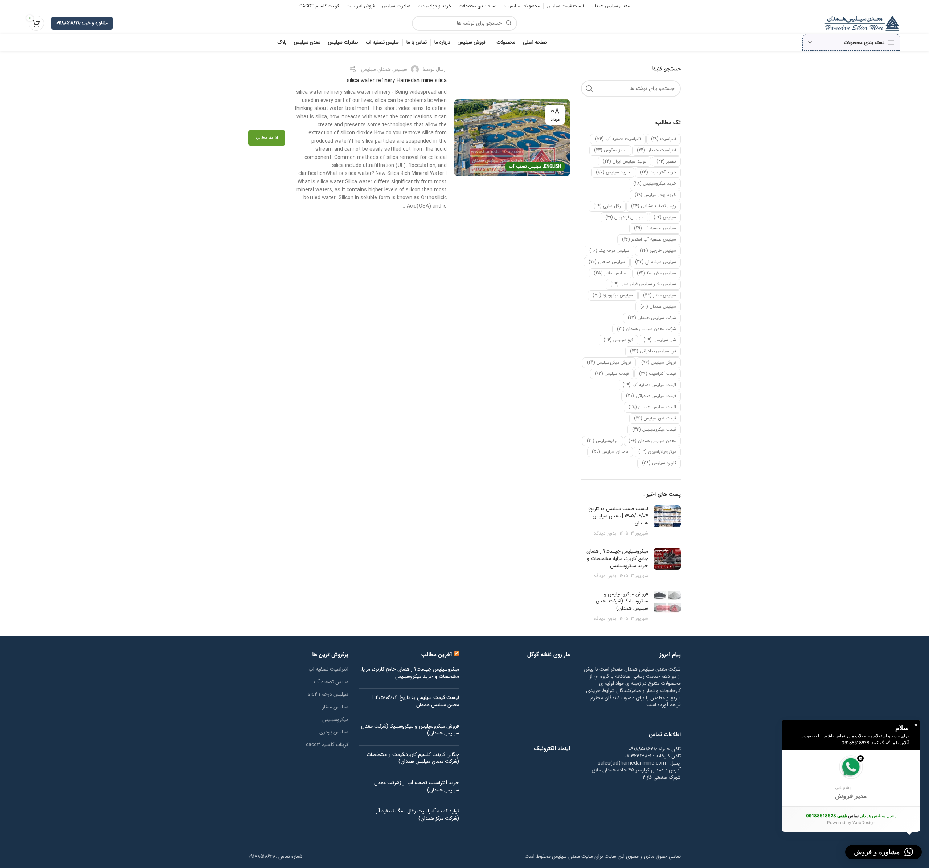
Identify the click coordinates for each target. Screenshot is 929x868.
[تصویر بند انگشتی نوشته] (667, 521)
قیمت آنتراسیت (657, 373)
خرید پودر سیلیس (655, 194)
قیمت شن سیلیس (655, 418)
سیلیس (665, 217)
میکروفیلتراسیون (657, 451)
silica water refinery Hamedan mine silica (397, 80)
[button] (851, 778)
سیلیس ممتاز (659, 295)
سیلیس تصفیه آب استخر (649, 239)
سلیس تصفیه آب (331, 682)
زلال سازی (607, 205)
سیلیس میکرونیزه (613, 295)
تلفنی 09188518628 (826, 815)
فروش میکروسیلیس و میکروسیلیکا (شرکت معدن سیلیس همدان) (622, 601)
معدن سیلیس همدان (652, 440)
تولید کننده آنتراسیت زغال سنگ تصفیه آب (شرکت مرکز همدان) (416, 815)
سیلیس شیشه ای (655, 261)
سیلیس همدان (658, 306)
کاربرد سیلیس (659, 462)
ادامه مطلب (266, 138)
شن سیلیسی (659, 339)
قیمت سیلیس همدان (652, 407)
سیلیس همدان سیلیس (384, 69)
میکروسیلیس (602, 440)
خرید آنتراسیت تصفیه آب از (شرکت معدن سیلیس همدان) (416, 786)
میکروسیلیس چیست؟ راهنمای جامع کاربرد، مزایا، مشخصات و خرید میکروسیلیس (617, 558)
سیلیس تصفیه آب (655, 228)
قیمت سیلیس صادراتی (651, 395)
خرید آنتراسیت (658, 172)
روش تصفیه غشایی (653, 205)
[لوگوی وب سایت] (862, 23)
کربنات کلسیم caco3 (327, 745)
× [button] (916, 725)
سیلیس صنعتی (607, 261)
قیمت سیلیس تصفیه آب (649, 384)
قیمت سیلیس (612, 373)
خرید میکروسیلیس (654, 183)
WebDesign (863, 822)
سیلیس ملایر (610, 273)
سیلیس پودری (333, 732)
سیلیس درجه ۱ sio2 (328, 694)
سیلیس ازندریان (624, 217)
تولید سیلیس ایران (624, 161)
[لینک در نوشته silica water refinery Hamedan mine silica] (512, 137)
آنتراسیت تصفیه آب (618, 138)
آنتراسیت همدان (656, 150)
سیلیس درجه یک (609, 250)
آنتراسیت (663, 138)
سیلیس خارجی (658, 250)
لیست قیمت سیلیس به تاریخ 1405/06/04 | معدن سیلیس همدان (618, 516)
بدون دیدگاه (605, 533)
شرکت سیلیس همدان (652, 317)
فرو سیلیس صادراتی (653, 351)
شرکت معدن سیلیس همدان (646, 329)
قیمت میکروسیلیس (654, 429)
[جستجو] (589, 88)
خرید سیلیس (613, 172)
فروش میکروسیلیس (609, 362)
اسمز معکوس (610, 150)
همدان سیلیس (610, 451)
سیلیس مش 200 (656, 273)
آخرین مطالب (436, 654)
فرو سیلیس (618, 339)
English (552, 166)
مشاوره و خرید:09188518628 (82, 23)
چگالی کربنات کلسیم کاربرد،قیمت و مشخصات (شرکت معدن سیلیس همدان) (413, 758)
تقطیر (666, 161)
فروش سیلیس (658, 362)
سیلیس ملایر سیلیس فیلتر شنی (643, 284)
